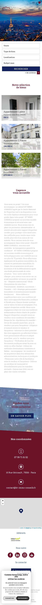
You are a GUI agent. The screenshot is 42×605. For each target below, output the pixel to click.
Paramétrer (9, 598)
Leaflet (21, 528)
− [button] (2, 503)
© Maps (27, 528)
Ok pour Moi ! (23, 598)
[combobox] (21, 45)
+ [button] (2, 500)
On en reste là (22, 573)
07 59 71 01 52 (21, 457)
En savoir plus (21, 415)
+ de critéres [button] (32, 73)
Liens (36, 592)
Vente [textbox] (6, 45)
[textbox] (21, 51)
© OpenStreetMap (36, 528)
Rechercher (21, 68)
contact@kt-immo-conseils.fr (21, 487)
